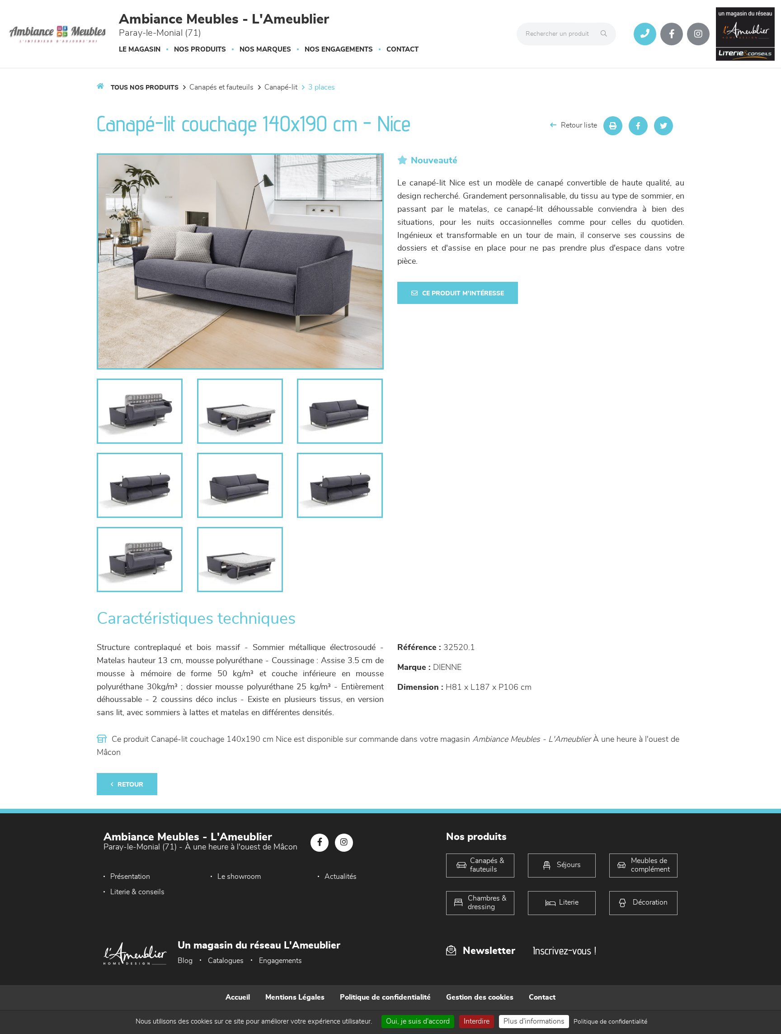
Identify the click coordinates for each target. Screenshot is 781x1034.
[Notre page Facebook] (671, 34)
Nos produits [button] (200, 49)
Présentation (130, 876)
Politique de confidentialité (385, 997)
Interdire (476, 1021)
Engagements (280, 960)
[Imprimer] (612, 125)
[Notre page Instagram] (698, 34)
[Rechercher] (606, 34)
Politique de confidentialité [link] (610, 1022)
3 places (321, 87)
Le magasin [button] (139, 49)
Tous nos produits (145, 88)
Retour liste (579, 125)
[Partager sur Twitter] (663, 125)
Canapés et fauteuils (221, 87)
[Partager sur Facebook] (638, 125)
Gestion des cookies (479, 997)
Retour (130, 785)
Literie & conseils (137, 892)
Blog (185, 960)
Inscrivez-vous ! (564, 950)
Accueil (238, 997)
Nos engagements (339, 49)
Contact (402, 49)
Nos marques (265, 49)
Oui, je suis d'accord (418, 1021)
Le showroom (239, 876)
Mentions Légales (295, 997)
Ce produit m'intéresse (463, 293)
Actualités (341, 876)
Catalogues (226, 960)
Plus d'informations (534, 1021)
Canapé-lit (280, 87)
